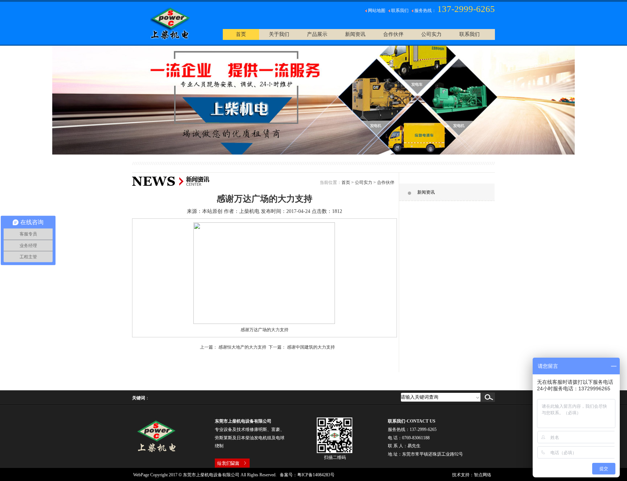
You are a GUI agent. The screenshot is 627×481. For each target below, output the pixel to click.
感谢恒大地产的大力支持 (242, 347)
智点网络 (482, 474)
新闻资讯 (426, 192)
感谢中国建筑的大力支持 (311, 347)
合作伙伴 (385, 182)
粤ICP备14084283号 (316, 474)
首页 (345, 182)
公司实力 (363, 182)
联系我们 (400, 10)
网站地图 (376, 10)
